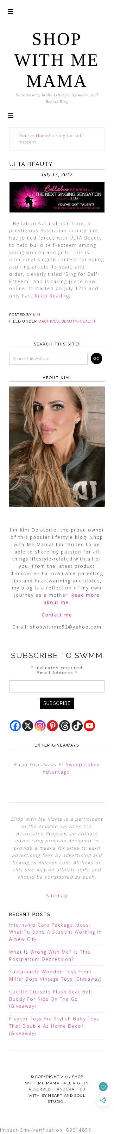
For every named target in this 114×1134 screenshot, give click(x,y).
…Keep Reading (50, 296)
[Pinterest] (52, 725)
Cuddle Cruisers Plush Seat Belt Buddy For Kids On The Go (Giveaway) (51, 999)
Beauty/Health (78, 321)
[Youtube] (89, 725)
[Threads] (64, 725)
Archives (49, 321)
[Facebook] (15, 725)
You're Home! (35, 135)
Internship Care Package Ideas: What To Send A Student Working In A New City (55, 932)
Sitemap (57, 896)
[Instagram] (40, 725)
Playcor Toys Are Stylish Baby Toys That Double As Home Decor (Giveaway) (54, 1026)
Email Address (56, 672)
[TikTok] (77, 725)
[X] (27, 725)
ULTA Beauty (31, 164)
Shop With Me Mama (56, 60)
